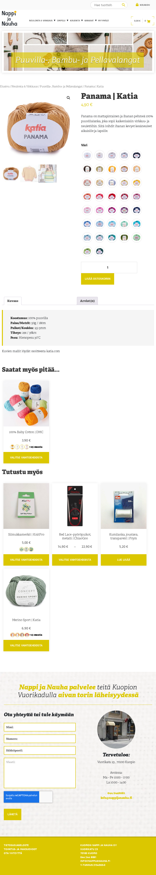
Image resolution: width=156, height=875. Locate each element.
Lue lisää (123, 559)
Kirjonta (75, 20)
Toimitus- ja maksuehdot (20, 849)
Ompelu (61, 20)
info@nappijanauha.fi (116, 798)
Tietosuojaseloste (16, 845)
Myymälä (103, 20)
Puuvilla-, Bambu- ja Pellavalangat (61, 86)
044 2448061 (116, 793)
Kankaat (89, 20)
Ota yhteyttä (13, 853)
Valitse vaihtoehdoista (26, 457)
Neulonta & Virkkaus (41, 20)
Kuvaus (12, 301)
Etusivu (5, 86)
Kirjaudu (144, 4)
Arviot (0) (87, 301)
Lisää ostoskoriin (97, 278)
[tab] (12, 301)
